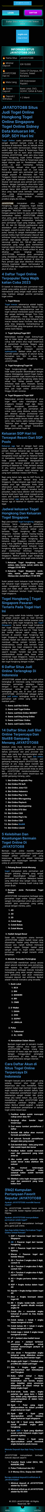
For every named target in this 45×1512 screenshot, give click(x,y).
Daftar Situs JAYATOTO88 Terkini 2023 (22, 23)
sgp (17, 499)
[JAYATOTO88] (23, 4)
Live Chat (37, 1510)
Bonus (7, 1510)
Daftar (22, 1510)
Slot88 (21, 824)
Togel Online (8, 140)
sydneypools (11, 351)
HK (12, 1242)
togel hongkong (26, 521)
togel (7, 871)
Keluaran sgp (8, 446)
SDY (18, 1430)
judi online (12, 696)
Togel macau (11, 304)
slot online (38, 756)
